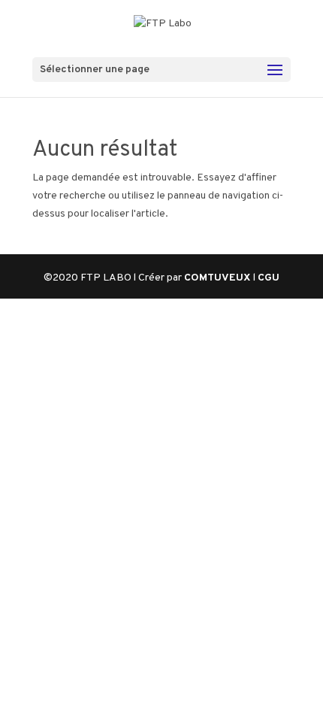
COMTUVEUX (218, 278)
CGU (268, 278)
